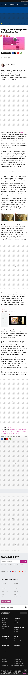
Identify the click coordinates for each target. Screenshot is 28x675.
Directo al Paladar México (7, 665)
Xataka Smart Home (6, 626)
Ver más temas (6, 601)
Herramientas (17, 586)
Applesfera (4, 624)
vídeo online (17, 436)
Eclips (21, 132)
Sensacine (16, 629)
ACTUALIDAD (4, 4)
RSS (19, 571)
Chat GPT (14, 550)
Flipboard (18, 53)
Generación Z (19, 23)
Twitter (15, 53)
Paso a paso (4, 583)
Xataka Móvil (4, 622)
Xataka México (5, 659)
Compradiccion (5, 652)
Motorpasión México (19, 665)
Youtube (13, 571)
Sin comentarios (7, 52)
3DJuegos (16, 620)
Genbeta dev (17, 588)
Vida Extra (16, 622)
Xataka (3, 620)
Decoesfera (4, 650)
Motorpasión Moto (18, 640)
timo (3, 594)
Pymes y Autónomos (19, 650)
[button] (10, 65)
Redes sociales (5, 591)
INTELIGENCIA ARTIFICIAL (16, 4)
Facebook (13, 53)
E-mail (21, 53)
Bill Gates (11, 23)
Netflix (16, 594)
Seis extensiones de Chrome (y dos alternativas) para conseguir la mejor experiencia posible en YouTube (13, 431)
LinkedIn (25, 571)
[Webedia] (24, 1)
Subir (22, 613)
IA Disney (20, 550)
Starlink (25, 23)
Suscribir (23, 561)
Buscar (26, 607)
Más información (22, 673)
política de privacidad (20, 564)
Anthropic (5, 23)
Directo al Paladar (5, 638)
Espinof (16, 631)
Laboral (16, 591)
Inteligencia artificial (6, 586)
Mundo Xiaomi (5, 628)
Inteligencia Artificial (19, 597)
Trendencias (4, 647)
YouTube (25, 436)
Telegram (16, 571)
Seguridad (4, 588)
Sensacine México (18, 661)
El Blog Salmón (17, 647)
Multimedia (9, 436)
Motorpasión (17, 638)
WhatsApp (4, 597)
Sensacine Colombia (18, 663)
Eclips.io (8, 427)
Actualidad (16, 583)
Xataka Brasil (4, 661)
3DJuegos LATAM (18, 659)
